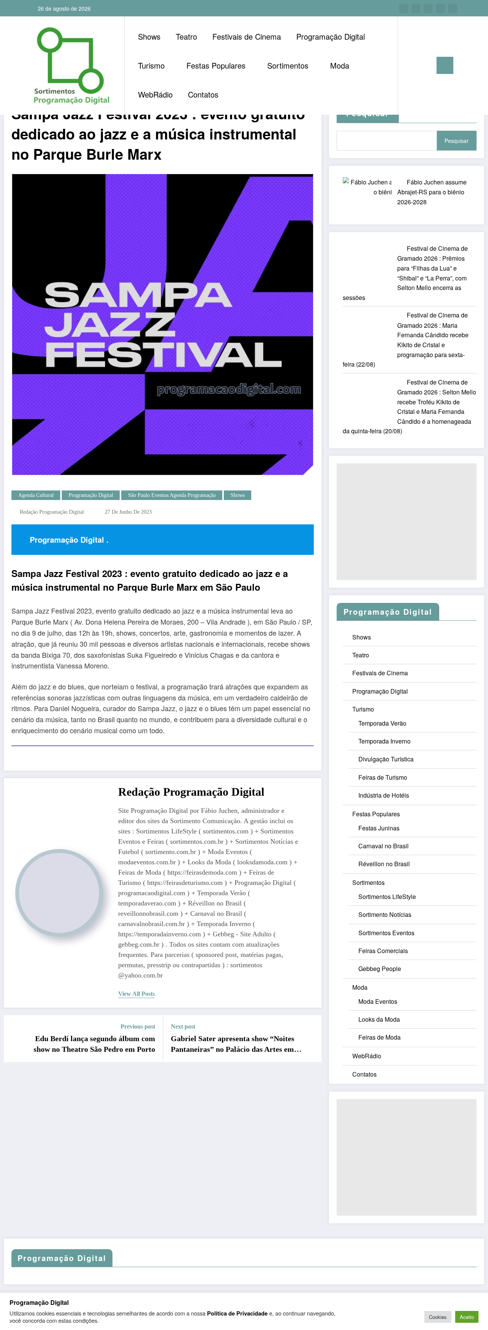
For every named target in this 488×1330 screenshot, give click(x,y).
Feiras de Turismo (382, 777)
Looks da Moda (379, 1019)
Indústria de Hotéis (383, 795)
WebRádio (155, 94)
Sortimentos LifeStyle (387, 896)
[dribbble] (428, 8)
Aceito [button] (467, 1316)
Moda (339, 65)
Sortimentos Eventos (386, 932)
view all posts (136, 993)
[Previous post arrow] (14, 1038)
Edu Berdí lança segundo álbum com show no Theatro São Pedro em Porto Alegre (94, 1044)
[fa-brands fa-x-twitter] (416, 8)
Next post (183, 1026)
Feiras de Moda (379, 1037)
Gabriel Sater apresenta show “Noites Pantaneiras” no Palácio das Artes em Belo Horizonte (232, 1044)
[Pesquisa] (411, 65)
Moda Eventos (377, 1001)
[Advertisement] (407, 521)
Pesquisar (457, 140)
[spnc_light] (425, 65)
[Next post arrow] (311, 1038)
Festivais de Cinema (246, 36)
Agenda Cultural (36, 495)
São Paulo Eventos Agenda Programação (172, 495)
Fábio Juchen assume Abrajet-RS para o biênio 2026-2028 (432, 192)
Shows (149, 36)
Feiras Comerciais (383, 950)
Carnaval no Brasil (383, 845)
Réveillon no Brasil (384, 863)
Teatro (186, 36)
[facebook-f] (403, 8)
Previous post (137, 1026)
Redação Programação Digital (52, 512)
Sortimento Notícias (384, 914)
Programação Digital (330, 36)
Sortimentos (287, 65)
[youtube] (452, 8)
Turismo (151, 65)
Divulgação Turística (386, 759)
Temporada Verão (382, 723)
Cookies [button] (438, 1316)
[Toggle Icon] (445, 65)
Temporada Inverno (384, 741)
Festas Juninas (379, 828)
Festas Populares (216, 65)
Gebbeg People (379, 968)
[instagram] (440, 8)
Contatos (203, 94)
